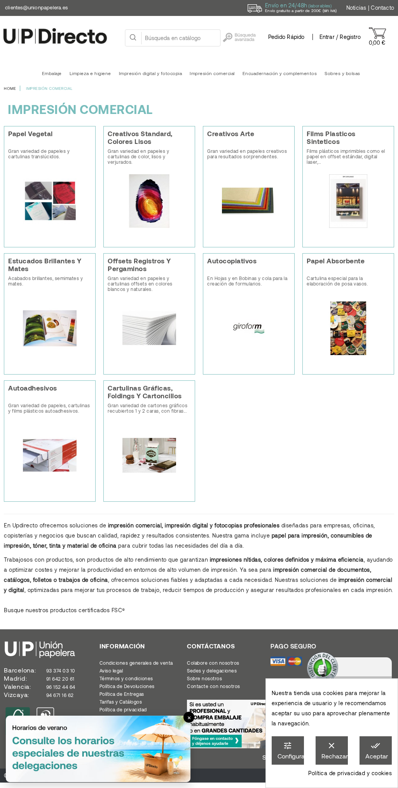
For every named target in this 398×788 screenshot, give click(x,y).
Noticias (356, 7)
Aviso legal (111, 670)
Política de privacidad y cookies (350, 773)
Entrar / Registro (340, 36)
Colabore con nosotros (213, 662)
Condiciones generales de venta (136, 662)
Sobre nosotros (204, 678)
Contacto (382, 7)
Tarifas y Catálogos (121, 701)
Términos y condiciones (126, 678)
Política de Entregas (122, 694)
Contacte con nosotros (213, 686)
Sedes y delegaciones (212, 670)
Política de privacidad (123, 709)
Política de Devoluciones (127, 686)
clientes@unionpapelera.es (36, 7)
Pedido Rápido (286, 36)
